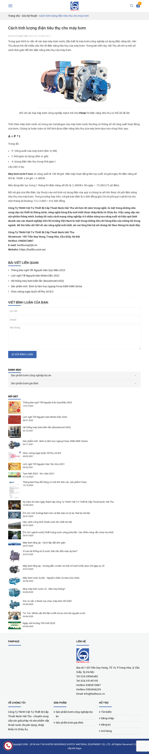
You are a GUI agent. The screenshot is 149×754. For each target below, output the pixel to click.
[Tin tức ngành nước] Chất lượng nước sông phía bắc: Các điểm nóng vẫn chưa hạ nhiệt (68, 532)
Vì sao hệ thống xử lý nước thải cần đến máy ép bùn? (50, 551)
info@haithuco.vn (94, 693)
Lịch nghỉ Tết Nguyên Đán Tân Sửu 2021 (44, 464)
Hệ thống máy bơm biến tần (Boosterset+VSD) (38, 280)
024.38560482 (89, 676)
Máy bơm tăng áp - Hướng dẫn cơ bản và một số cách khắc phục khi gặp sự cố (63, 566)
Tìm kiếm (106, 711)
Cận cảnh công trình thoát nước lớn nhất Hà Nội (47, 522)
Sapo (78, 748)
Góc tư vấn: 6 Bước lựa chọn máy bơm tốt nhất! (47, 601)
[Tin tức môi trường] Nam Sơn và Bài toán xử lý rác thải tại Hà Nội (56, 513)
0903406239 (93, 689)
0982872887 (93, 685)
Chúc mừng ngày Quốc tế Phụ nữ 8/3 (32, 291)
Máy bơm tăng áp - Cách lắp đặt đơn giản (44, 542)
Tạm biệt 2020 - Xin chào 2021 (39, 473)
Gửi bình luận (23, 354)
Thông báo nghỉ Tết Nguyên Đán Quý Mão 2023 (38, 270)
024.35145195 (89, 680)
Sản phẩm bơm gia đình (24, 383)
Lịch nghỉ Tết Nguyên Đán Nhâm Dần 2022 (35, 275)
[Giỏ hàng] (138, 6)
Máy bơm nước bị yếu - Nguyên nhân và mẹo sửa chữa (51, 577)
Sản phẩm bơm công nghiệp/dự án (31, 375)
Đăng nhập (107, 718)
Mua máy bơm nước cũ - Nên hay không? (44, 589)
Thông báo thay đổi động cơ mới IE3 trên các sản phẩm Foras (55, 482)
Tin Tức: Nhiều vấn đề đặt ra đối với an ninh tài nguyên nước (54, 613)
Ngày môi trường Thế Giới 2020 (39, 623)
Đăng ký (106, 724)
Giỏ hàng (106, 731)
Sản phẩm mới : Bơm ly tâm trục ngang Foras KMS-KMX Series (46, 286)
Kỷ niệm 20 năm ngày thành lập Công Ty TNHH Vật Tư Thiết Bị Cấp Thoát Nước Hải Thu (68, 501)
